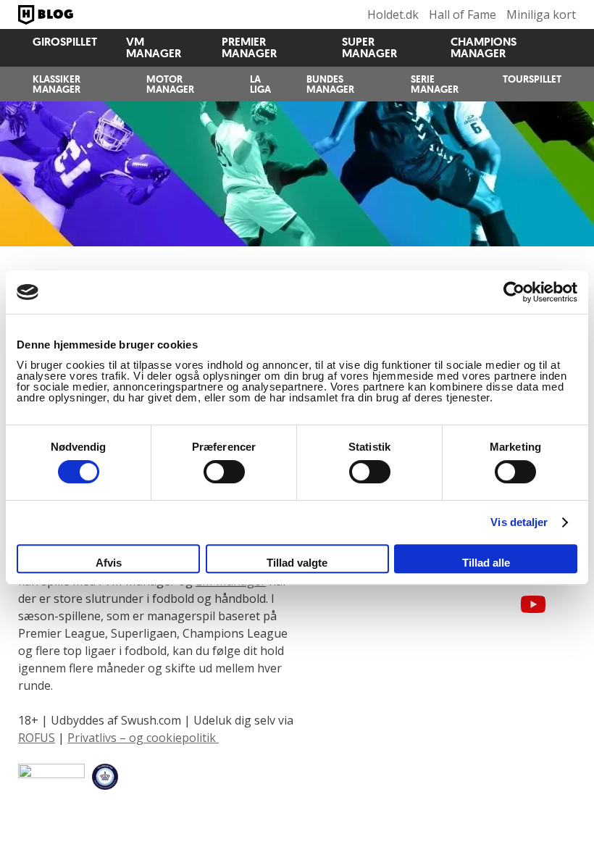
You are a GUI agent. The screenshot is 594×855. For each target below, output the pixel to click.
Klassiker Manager (56, 84)
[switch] (224, 471)
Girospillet (65, 41)
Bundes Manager (330, 84)
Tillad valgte (297, 562)
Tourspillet (532, 79)
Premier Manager (249, 47)
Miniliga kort (541, 14)
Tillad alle (486, 562)
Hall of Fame (462, 14)
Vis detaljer (519, 522)
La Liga (260, 84)
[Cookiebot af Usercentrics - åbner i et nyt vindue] (514, 292)
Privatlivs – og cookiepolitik (143, 738)
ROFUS (36, 738)
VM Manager (153, 47)
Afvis (109, 562)
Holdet (47, 14)
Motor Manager (170, 84)
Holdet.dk (393, 14)
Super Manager (369, 47)
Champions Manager (483, 47)
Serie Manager (435, 84)
